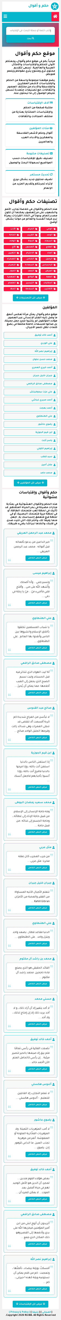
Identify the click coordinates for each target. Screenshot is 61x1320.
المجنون (29, 247)
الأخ (14, 247)
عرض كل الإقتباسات (30, 1304)
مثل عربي (45, 847)
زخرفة (35, 1312)
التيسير (30, 283)
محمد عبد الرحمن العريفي (34, 533)
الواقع (31, 277)
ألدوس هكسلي (41, 1084)
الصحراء (11, 259)
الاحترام (30, 253)
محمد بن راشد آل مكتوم (35, 959)
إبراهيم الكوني (44, 448)
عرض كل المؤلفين (30, 483)
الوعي (49, 229)
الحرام (31, 229)
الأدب (13, 229)
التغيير (12, 253)
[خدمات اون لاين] (55, 16)
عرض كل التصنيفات (30, 298)
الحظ (13, 289)
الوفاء (12, 241)
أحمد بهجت (46, 408)
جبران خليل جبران (42, 375)
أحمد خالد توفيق (43, 335)
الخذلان (30, 259)
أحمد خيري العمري (42, 367)
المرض (48, 271)
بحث (29, 39)
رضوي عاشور (45, 424)
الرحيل (49, 259)
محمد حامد (46, 473)
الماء (49, 253)
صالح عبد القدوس (39, 708)
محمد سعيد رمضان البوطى (33, 802)
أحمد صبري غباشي (42, 400)
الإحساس (47, 265)
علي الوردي (46, 343)
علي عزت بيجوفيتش (41, 392)
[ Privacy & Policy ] (19, 1312)
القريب (30, 235)
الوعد (49, 235)
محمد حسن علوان (42, 359)
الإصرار (12, 265)
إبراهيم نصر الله (43, 351)
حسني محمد (43, 999)
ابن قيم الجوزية (43, 432)
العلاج (49, 247)
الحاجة (12, 235)
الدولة (31, 241)
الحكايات (47, 283)
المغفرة (11, 277)
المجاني (46, 1312)
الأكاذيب (48, 289)
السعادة (29, 265)
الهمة (49, 277)
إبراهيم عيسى (42, 573)
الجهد (31, 271)
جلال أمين (46, 465)
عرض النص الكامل (37, 558)
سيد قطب (46, 457)
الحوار (13, 271)
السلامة (30, 289)
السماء (48, 241)
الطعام (12, 283)
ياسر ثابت (47, 440)
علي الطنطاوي (44, 416)
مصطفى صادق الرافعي (39, 384)
